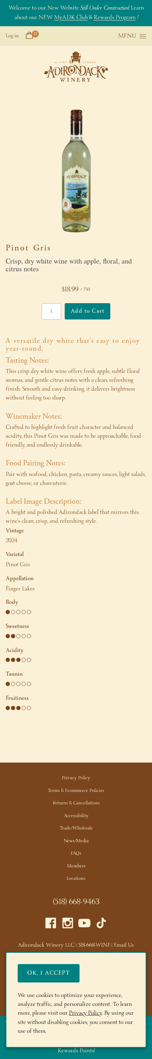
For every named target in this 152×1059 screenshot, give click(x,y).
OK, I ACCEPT (48, 973)
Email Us (124, 945)
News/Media (76, 841)
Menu (127, 36)
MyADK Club (71, 17)
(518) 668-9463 (76, 902)
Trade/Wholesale (76, 828)
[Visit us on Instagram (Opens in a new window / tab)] (68, 925)
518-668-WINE (94, 945)
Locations (76, 878)
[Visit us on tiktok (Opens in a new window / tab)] (101, 925)
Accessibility (76, 815)
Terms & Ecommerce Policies (76, 790)
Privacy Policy (76, 777)
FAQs (76, 853)
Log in (12, 36)
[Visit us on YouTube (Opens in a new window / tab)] (84, 925)
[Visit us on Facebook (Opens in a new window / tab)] (51, 925)
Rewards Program (115, 17)
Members (76, 866)
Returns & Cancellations (76, 803)
